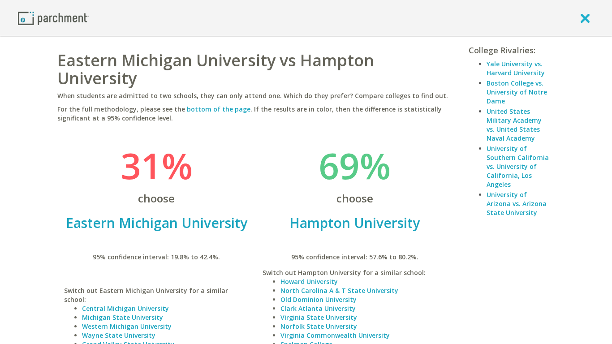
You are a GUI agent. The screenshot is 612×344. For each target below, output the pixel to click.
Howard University (309, 281)
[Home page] (53, 17)
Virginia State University (318, 317)
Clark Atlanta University (318, 308)
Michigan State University (122, 317)
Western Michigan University (127, 326)
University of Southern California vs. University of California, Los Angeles (518, 166)
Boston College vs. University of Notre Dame (517, 92)
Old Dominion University (318, 299)
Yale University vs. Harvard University (516, 68)
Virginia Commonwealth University (335, 335)
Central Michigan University (125, 308)
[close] (585, 18)
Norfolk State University (318, 326)
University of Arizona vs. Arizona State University (517, 203)
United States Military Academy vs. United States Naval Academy (514, 124)
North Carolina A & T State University (339, 290)
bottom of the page (218, 109)
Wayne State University (118, 335)
